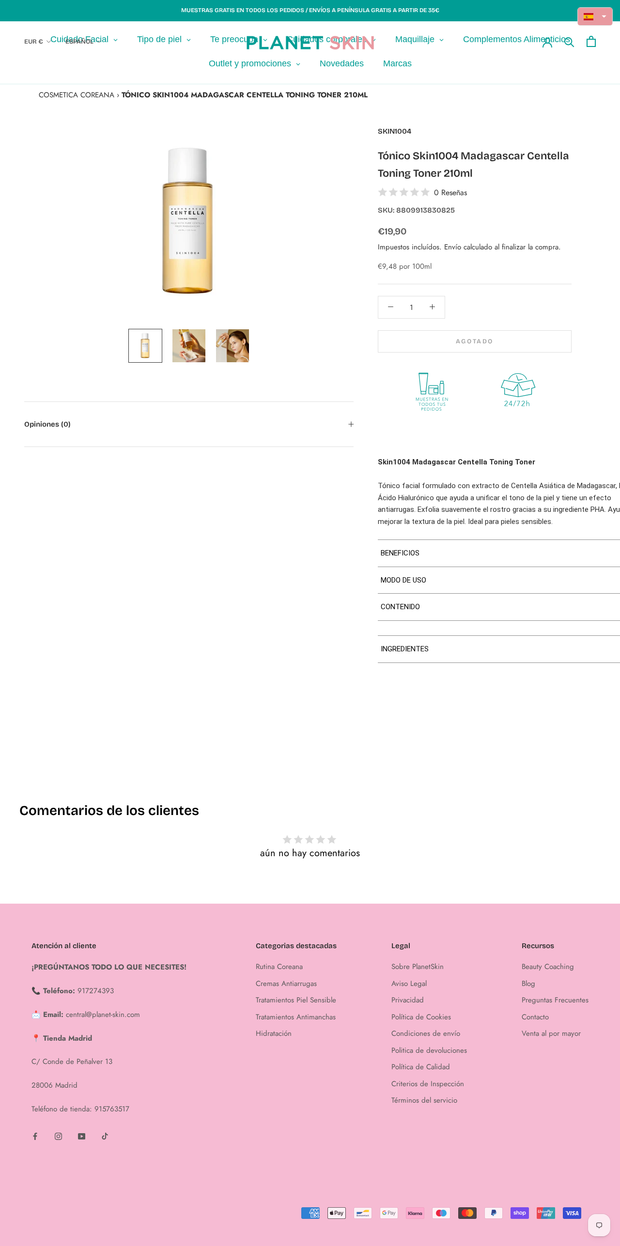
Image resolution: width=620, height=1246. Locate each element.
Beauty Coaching (548, 966)
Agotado (475, 341)
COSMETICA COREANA (76, 95)
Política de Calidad (420, 1066)
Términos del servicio (424, 1100)
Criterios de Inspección (427, 1083)
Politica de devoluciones (429, 1050)
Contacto (535, 1017)
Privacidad (407, 1000)
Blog (528, 983)
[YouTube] (81, 1136)
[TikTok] (104, 1136)
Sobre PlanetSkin (417, 966)
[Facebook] (35, 1136)
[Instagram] (58, 1136)
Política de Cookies (421, 1017)
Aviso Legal (409, 983)
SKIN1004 (394, 131)
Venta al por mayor (551, 1033)
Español (79, 42)
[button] (595, 16)
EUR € (33, 42)
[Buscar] (569, 41)
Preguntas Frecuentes (555, 1000)
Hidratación (274, 1033)
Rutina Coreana (279, 966)
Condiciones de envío (425, 1033)
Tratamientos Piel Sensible (296, 1000)
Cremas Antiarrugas (286, 983)
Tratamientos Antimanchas (296, 1017)
